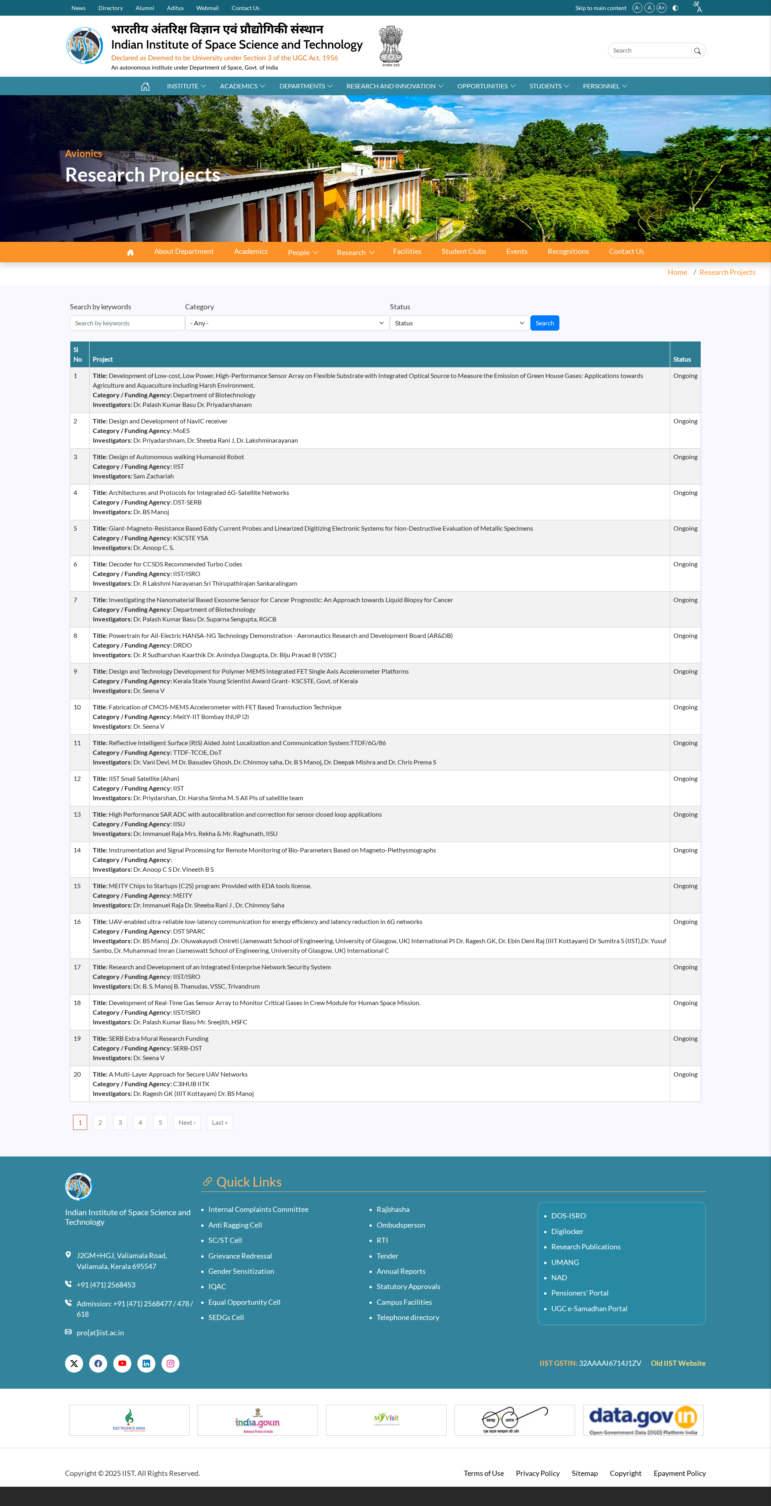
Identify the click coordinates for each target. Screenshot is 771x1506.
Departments (302, 86)
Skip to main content (600, 7)
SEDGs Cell (226, 1317)
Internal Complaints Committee (258, 1209)
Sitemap (585, 1473)
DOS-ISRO (568, 1216)
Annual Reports (401, 1271)
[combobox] (697, 7)
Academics (238, 86)
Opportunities (482, 86)
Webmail (207, 7)
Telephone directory (408, 1317)
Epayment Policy (680, 1473)
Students (545, 86)
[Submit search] (697, 50)
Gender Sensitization (241, 1271)
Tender (387, 1256)
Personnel (601, 86)
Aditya (175, 7)
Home (677, 272)
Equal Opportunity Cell (244, 1302)
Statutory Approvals (409, 1286)
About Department (184, 251)
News (78, 7)
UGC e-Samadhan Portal (589, 1308)
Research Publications (586, 1246)
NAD (559, 1277)
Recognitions (568, 251)
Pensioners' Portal (580, 1293)
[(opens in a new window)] (74, 1363)
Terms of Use (484, 1473)
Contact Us (245, 7)
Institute (182, 86)
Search (545, 323)
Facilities (407, 251)
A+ (661, 7)
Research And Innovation (391, 86)
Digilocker (567, 1231)
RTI (382, 1240)
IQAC (217, 1286)
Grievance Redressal (240, 1256)
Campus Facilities (404, 1302)
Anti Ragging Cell (235, 1225)
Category (199, 306)
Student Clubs (464, 251)
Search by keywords (100, 306)
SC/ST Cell (225, 1240)
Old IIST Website (678, 1363)
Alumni (145, 7)
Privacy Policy (538, 1473)
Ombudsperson (401, 1225)
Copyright (626, 1473)
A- (637, 7)
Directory (110, 7)
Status (400, 306)
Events (517, 251)
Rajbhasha (393, 1209)
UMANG (565, 1262)
